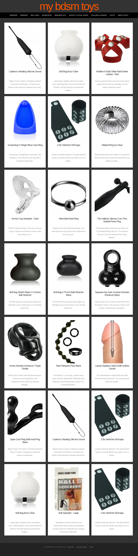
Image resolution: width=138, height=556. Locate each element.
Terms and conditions (81, 546)
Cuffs (112, 15)
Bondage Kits (60, 15)
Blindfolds (47, 15)
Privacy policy (70, 546)
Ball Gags (35, 15)
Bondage (13, 15)
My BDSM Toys (69, 6)
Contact (91, 546)
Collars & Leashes (99, 15)
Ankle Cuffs (123, 15)
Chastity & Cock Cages (78, 15)
